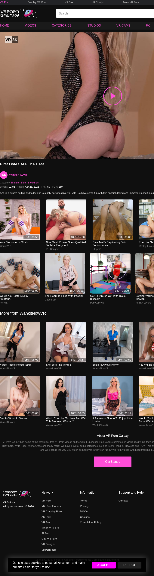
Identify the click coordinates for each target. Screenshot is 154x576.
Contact (123, 500)
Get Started (112, 461)
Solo (23, 182)
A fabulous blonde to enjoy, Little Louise (112, 420)
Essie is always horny (106, 364)
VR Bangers (52, 249)
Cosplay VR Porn (37, 2)
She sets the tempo (58, 364)
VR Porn (4, 2)
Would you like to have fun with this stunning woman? (66, 420)
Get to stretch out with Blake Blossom (108, 297)
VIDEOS (30, 25)
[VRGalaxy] (17, 493)
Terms (83, 500)
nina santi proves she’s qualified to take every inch (66, 244)
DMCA (84, 511)
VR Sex (69, 2)
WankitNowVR (18, 174)
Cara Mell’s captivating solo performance (109, 244)
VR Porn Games (51, 506)
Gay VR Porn (49, 538)
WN (4, 175)
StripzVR (97, 249)
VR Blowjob (98, 2)
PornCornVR (97, 302)
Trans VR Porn (131, 2)
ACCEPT (103, 565)
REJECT (129, 565)
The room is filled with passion (64, 295)
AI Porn (46, 533)
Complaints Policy (90, 522)
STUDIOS (94, 25)
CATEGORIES (62, 25)
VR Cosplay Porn (52, 511)
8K (148, 25)
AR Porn (46, 516)
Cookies (85, 516)
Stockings (33, 182)
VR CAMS (123, 25)
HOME (4, 25)
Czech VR (50, 299)
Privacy (84, 506)
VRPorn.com (49, 549)
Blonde (15, 182)
